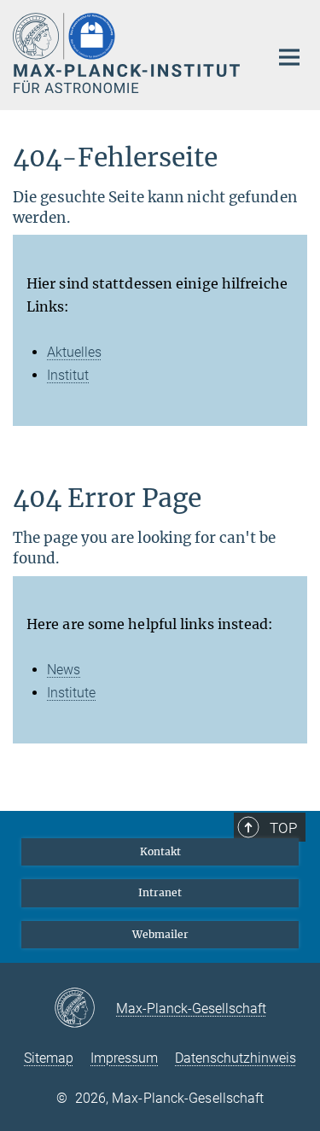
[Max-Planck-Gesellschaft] (85, 1008)
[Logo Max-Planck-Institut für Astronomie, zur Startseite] (128, 53)
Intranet (160, 892)
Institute (71, 693)
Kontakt (160, 851)
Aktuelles (74, 352)
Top (283, 828)
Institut (68, 375)
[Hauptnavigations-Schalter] (289, 57)
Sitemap (48, 1058)
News (63, 670)
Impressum (124, 1058)
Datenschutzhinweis (235, 1058)
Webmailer (160, 934)
